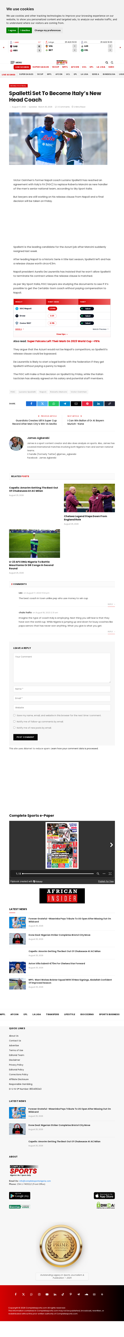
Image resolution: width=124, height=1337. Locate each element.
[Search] (107, 62)
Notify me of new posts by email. (34, 727)
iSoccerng (87, 1014)
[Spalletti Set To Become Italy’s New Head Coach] (58, 164)
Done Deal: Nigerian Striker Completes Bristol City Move (59, 934)
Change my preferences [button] (48, 30)
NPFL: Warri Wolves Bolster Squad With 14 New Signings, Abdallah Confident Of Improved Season (70, 981)
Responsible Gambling (20, 1084)
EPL (92, 67)
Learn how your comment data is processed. (74, 748)
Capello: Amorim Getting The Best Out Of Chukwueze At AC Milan (33, 489)
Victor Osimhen (79, 391)
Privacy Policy (16, 1064)
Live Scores (22, 67)
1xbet (88, 308)
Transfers (52, 1014)
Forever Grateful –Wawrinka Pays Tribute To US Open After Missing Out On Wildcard (70, 920)
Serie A (112, 67)
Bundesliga (109, 74)
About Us (13, 1035)
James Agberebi (38, 437)
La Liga (101, 67)
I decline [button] (25, 30)
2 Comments (64, 107)
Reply (110, 604)
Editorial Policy (16, 1069)
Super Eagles (41, 67)
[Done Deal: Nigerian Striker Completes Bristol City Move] (17, 939)
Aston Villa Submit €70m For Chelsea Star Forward (57, 963)
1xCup (55, 67)
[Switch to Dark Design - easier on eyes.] (111, 62)
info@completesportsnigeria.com (35, 1181)
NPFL (65, 67)
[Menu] (16, 62)
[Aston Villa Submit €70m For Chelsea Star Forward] (17, 967)
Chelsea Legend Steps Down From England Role (85, 518)
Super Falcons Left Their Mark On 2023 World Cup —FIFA (63, 341)
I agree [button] (12, 30)
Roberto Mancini (58, 391)
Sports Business (109, 1014)
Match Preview (100, 329)
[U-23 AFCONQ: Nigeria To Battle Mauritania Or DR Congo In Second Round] (34, 543)
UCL (84, 67)
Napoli (43, 391)
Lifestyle (69, 1014)
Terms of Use (16, 1050)
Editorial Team (16, 1055)
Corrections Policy (18, 1074)
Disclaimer (14, 1059)
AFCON (75, 67)
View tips (60, 334)
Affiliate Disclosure (19, 1079)
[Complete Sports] (62, 62)
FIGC (13, 391)
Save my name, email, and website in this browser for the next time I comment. (59, 715)
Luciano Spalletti (27, 391)
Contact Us (15, 1040)
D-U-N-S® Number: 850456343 (25, 1088)
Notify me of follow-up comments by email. (40, 721)
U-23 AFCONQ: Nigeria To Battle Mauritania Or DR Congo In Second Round (31, 565)
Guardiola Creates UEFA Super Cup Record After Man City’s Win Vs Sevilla (34, 422)
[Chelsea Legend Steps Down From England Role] (89, 498)
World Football (18, 86)
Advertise (14, 1045)
